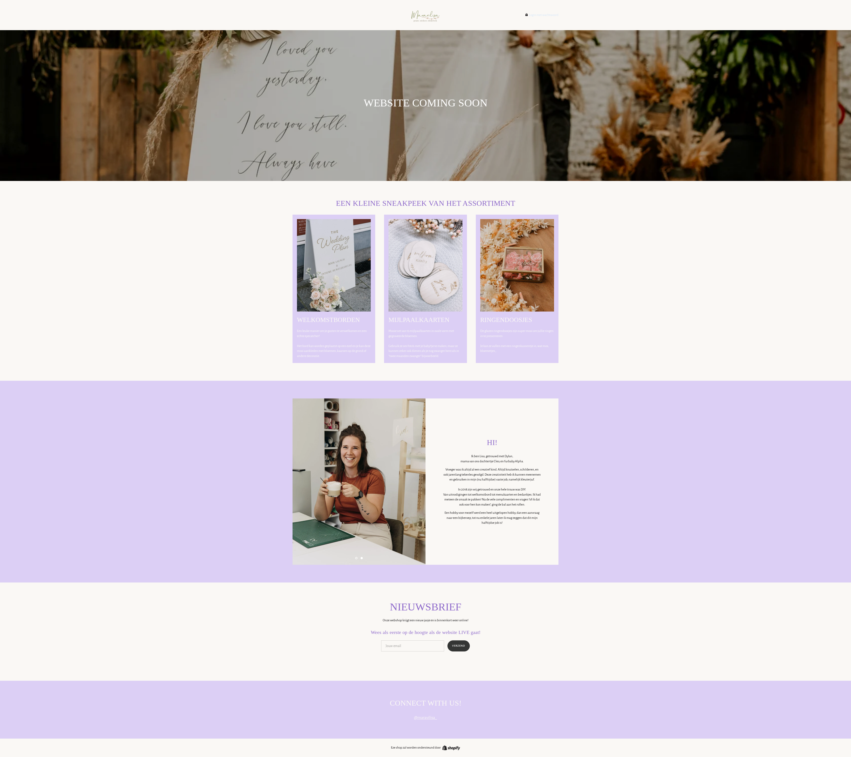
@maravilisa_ (425, 717)
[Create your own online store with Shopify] (450, 747)
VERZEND (458, 645)
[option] (359, 481)
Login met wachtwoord (543, 15)
